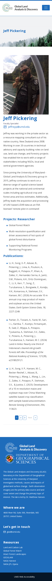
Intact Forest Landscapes (14, 554)
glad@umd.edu (13, 531)
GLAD (20, 8)
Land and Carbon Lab (13, 547)
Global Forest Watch (19, 225)
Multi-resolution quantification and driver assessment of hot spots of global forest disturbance (27, 235)
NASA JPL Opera (10, 564)
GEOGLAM (8, 557)
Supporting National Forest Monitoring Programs (23, 247)
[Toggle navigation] (46, 7)
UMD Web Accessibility (24, 576)
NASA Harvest (9, 560)
